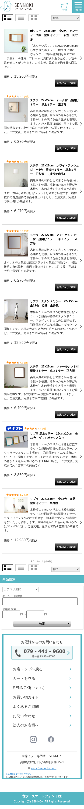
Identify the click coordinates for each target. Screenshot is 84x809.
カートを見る (24, 678)
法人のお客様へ (26, 725)
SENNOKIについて (29, 688)
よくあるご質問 (26, 706)
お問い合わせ (24, 716)
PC (60, 796)
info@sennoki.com (43, 768)
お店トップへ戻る (28, 669)
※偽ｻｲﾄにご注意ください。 (19, 774)
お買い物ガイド (26, 697)
